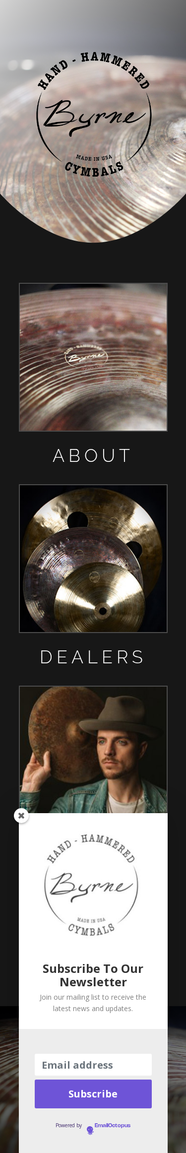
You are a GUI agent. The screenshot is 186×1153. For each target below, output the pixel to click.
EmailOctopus (112, 1125)
